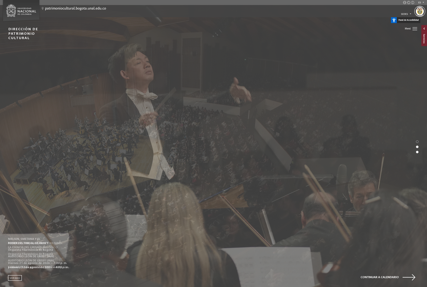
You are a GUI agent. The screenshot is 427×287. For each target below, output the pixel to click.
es (419, 2)
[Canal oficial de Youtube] (412, 2)
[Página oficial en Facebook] (404, 2)
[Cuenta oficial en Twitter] (408, 2)
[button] (417, 141)
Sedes (404, 14)
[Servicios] (424, 35)
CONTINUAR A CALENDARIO (380, 277)
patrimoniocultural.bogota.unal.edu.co (75, 9)
